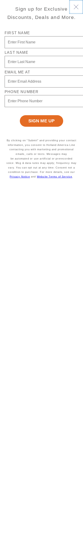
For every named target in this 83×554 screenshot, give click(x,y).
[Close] (76, 7)
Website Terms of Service (54, 176)
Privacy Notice (20, 176)
